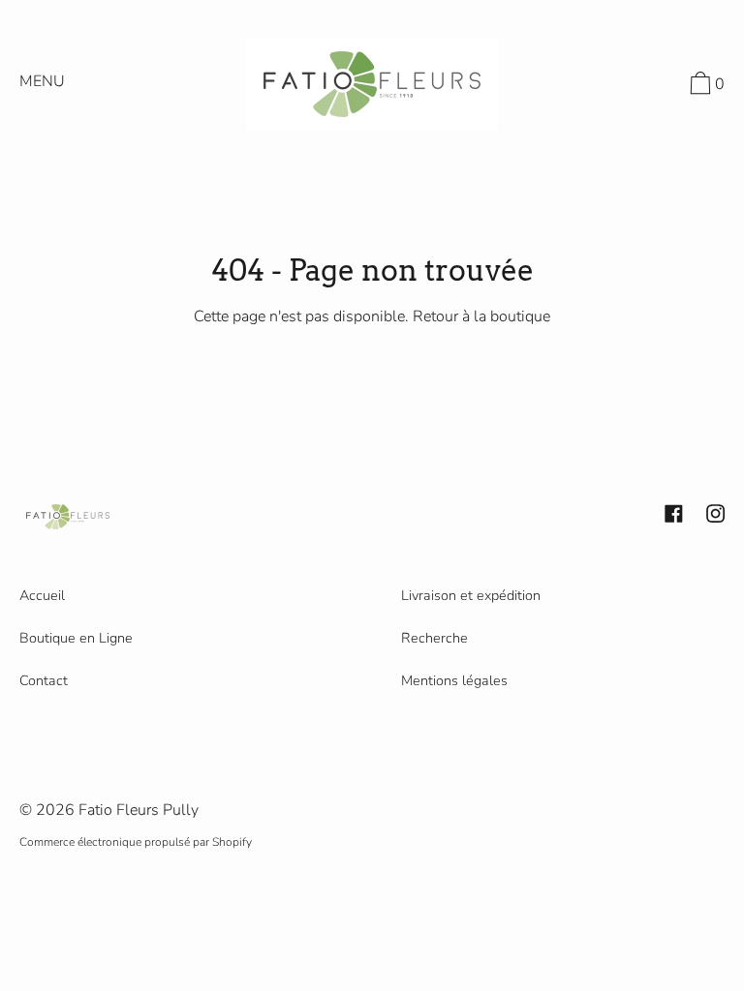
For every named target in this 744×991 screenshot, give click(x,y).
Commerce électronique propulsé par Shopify (135, 842)
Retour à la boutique (481, 316)
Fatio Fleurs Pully (138, 810)
